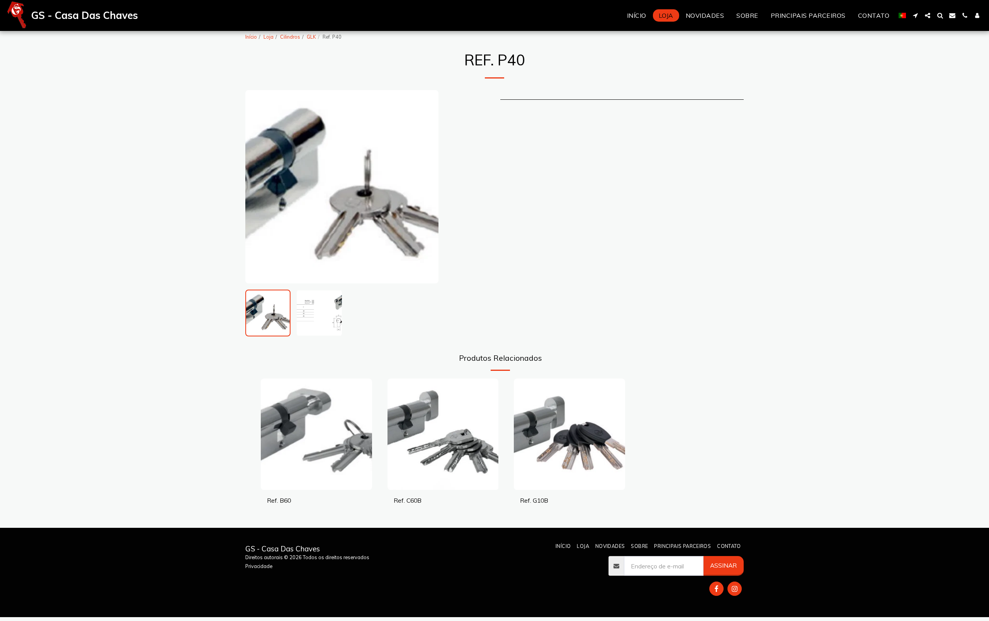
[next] (426, 186)
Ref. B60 (279, 500)
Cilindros (290, 37)
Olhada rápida (316, 486)
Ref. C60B (407, 500)
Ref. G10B (534, 500)
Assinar (723, 565)
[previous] (257, 186)
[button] (915, 15)
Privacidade (258, 566)
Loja (268, 37)
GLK (311, 37)
